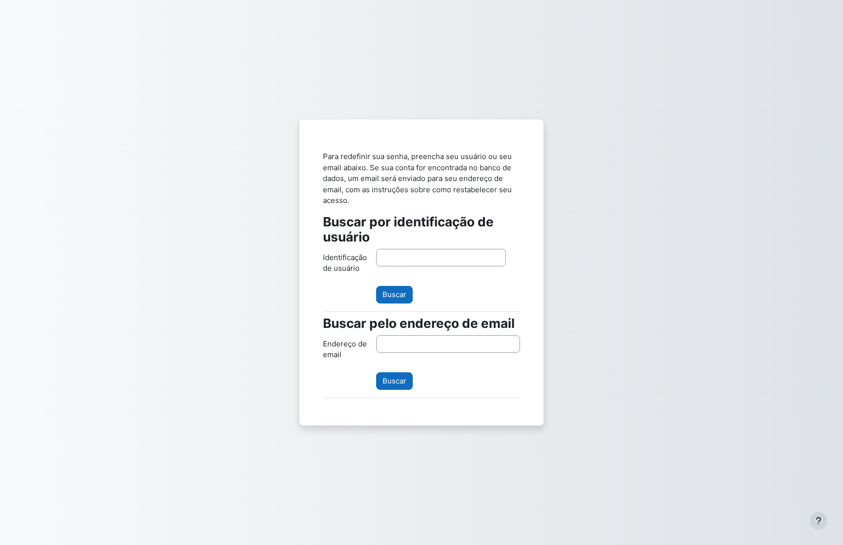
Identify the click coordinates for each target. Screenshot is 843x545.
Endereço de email (345, 349)
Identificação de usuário (345, 263)
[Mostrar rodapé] (818, 520)
